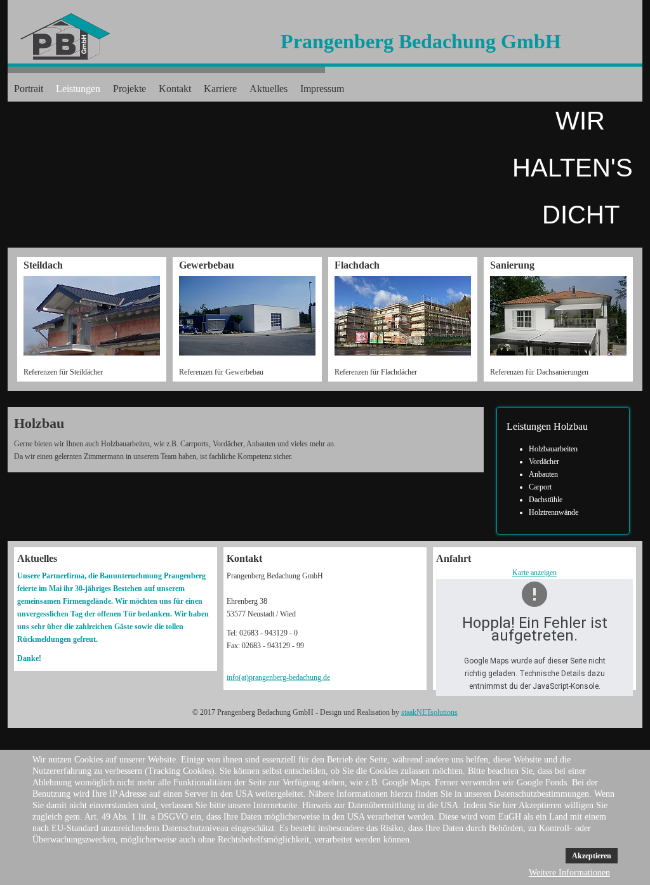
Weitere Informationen (569, 872)
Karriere (220, 88)
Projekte (129, 88)
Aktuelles (268, 88)
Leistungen (78, 88)
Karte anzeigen (534, 572)
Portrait (28, 88)
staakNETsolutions (429, 712)
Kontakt (175, 88)
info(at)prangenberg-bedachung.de (278, 677)
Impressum (322, 88)
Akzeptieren (591, 855)
